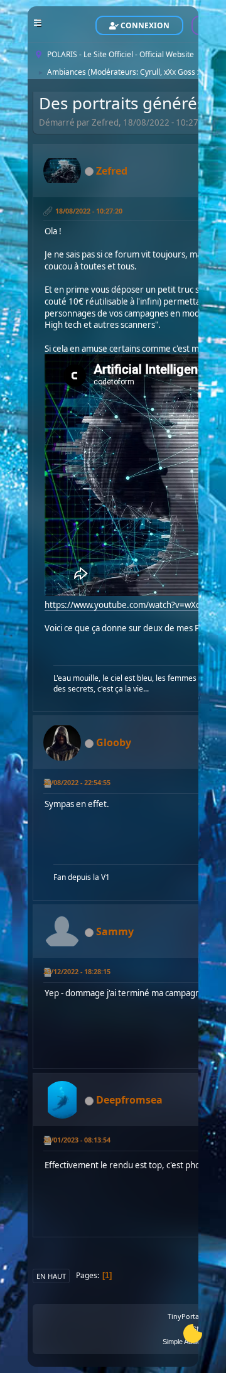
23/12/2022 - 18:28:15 (76, 971)
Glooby (113, 742)
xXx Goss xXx (186, 72)
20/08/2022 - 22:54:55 (76, 782)
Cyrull (150, 72)
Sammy (115, 931)
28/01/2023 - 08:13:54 (76, 1139)
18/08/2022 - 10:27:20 (88, 210)
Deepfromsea (129, 1100)
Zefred (111, 171)
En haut (51, 1276)
